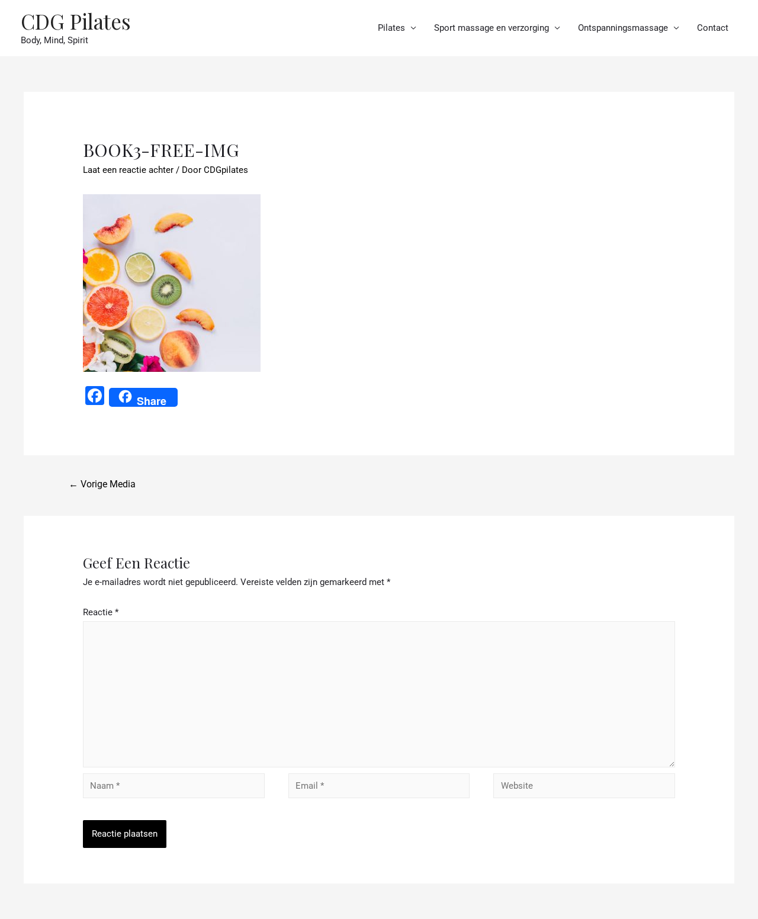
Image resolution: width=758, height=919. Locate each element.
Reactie (100, 612)
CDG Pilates (76, 21)
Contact (712, 28)
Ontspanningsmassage (623, 28)
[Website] (584, 788)
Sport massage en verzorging (491, 28)
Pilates (391, 28)
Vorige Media (102, 484)
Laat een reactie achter (128, 170)
